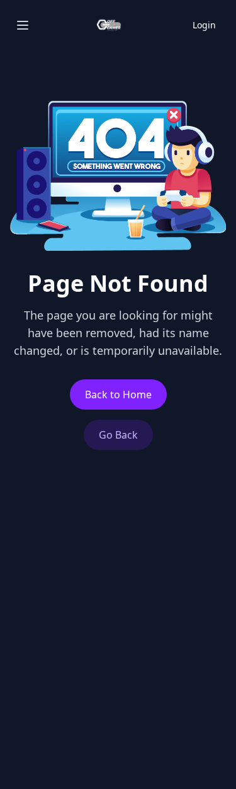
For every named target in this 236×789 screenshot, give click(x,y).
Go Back (118, 435)
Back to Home (118, 394)
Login (204, 25)
